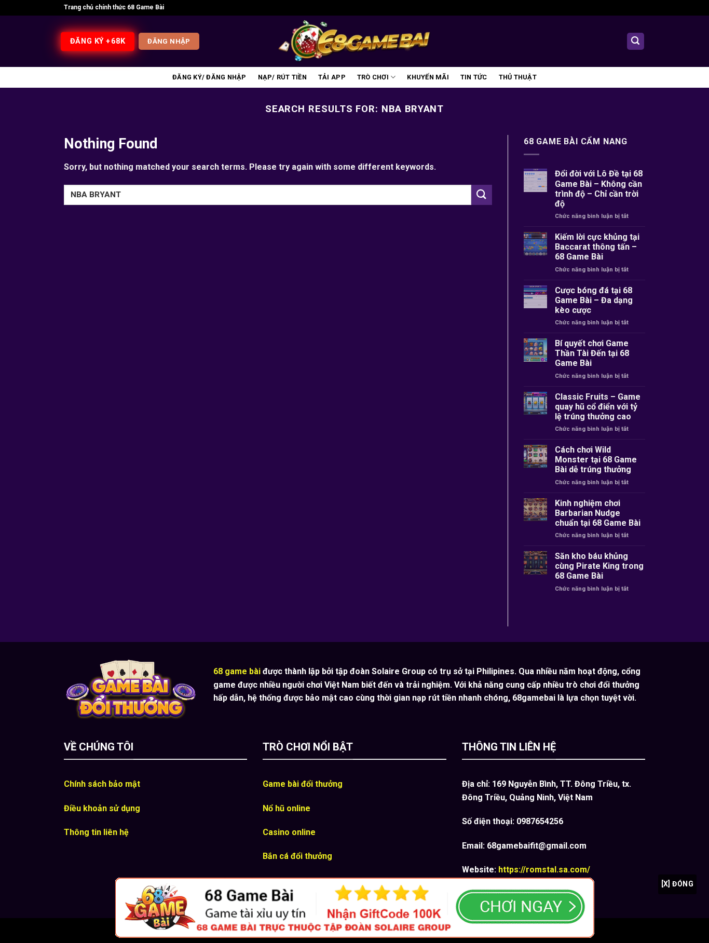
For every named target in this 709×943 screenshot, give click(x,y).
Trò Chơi (373, 77)
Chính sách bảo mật (102, 784)
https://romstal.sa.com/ (544, 869)
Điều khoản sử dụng (102, 808)
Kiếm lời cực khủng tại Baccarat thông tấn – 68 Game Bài (597, 247)
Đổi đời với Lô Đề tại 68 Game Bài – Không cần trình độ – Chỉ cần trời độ (599, 189)
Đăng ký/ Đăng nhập (209, 77)
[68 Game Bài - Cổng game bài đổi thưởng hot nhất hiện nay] (354, 41)
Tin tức (473, 77)
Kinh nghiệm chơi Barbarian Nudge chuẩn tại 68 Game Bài (597, 513)
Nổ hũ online (286, 808)
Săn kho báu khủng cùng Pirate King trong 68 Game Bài (599, 566)
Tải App (332, 77)
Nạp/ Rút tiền (282, 77)
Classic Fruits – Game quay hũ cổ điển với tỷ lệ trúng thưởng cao (597, 406)
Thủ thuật (518, 77)
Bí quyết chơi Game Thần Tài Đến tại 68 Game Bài (592, 353)
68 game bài (237, 671)
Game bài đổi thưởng (303, 784)
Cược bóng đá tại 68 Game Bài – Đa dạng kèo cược (594, 300)
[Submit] (481, 195)
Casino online (289, 832)
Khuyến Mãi (428, 77)
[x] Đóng (677, 884)
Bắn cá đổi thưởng (297, 856)
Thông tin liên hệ (96, 832)
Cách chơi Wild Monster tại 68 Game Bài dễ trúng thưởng (596, 459)
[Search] (636, 41)
